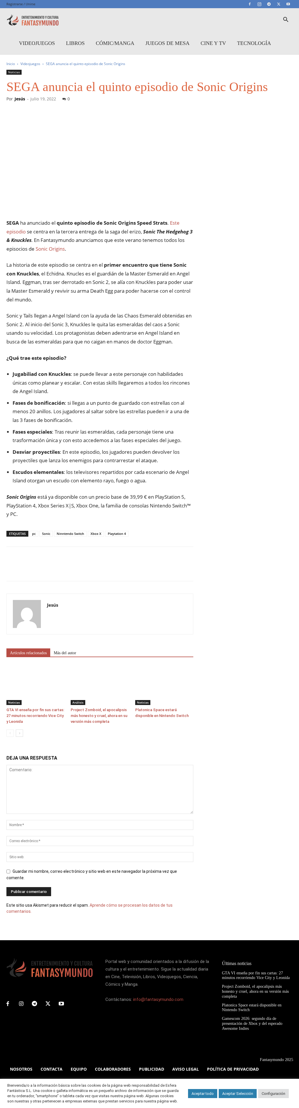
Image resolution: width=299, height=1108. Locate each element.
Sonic (46, 533)
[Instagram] (259, 4)
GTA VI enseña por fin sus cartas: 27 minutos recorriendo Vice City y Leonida (35, 716)
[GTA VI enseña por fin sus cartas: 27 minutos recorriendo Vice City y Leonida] (35, 685)
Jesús (20, 99)
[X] (278, 4)
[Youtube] (288, 4)
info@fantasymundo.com (158, 999)
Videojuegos (37, 43)
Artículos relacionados (28, 653)
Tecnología (254, 43)
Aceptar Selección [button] (237, 1093)
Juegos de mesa (167, 43)
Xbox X (96, 533)
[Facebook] (249, 4)
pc (34, 533)
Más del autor (65, 653)
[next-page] (19, 733)
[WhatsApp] (52, 569)
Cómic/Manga (115, 43)
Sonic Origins (50, 248)
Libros (75, 43)
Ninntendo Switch (70, 533)
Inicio (10, 63)
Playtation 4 (117, 533)
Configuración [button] (273, 1093)
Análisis (78, 702)
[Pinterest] (39, 569)
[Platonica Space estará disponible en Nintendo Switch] (164, 685)
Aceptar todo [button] (203, 1093)
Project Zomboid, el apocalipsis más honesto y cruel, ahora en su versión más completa (99, 716)
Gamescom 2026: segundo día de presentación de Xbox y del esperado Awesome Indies (252, 1023)
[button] (286, 20)
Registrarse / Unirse (20, 4)
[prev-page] (10, 733)
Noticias (14, 72)
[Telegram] (269, 4)
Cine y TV (213, 43)
